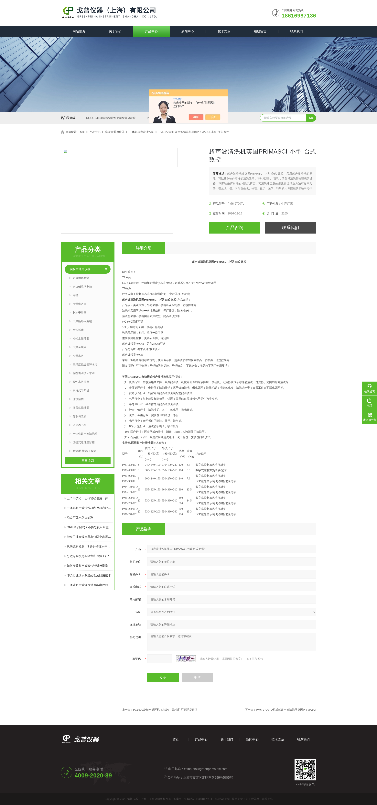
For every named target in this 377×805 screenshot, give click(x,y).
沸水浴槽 (78, 399)
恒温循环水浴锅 (82, 321)
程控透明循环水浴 (84, 373)
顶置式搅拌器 (81, 407)
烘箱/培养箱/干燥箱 (84, 451)
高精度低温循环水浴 (85, 364)
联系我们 (296, 31)
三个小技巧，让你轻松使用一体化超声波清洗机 (90, 498)
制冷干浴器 (79, 312)
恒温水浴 (78, 355)
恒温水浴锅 (79, 303)
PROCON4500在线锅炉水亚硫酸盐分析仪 (110, 118)
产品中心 (151, 31)
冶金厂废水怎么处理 (80, 517)
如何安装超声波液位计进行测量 (87, 565)
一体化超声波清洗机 (141, 131)
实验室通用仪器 (114, 131)
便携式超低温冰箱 (84, 442)
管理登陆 (267, 798)
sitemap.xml (222, 798)
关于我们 (115, 31)
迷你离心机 (79, 425)
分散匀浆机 (79, 416)
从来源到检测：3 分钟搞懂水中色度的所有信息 (90, 546)
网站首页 (79, 31)
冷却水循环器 (81, 338)
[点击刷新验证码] (186, 658)
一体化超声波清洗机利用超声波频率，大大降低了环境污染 (90, 508)
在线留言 (260, 31)
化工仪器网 (252, 798)
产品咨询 (234, 227)
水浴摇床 (78, 329)
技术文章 (224, 31)
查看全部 (87, 460)
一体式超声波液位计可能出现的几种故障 (90, 585)
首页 (82, 131)
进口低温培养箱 (82, 286)
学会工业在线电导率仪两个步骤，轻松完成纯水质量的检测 (90, 536)
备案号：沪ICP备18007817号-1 (192, 798)
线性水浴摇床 (81, 381)
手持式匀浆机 (81, 390)
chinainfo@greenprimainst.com (205, 769)
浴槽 (75, 295)
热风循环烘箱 (81, 278)
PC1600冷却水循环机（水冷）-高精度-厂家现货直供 (165, 709)
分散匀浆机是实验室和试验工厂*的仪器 (90, 556)
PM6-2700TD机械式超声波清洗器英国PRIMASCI (286, 709)
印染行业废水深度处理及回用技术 (89, 575)
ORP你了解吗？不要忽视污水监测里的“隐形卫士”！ (90, 527)
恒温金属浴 (79, 347)
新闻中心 (187, 31)
